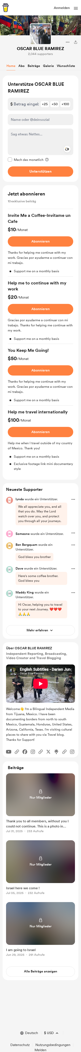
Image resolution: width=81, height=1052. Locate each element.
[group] (40, 244)
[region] (40, 128)
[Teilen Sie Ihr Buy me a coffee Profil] (76, 42)
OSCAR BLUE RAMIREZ (40, 48)
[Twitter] (48, 752)
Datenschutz (20, 1045)
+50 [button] (55, 104)
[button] (75, 8)
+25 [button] (45, 104)
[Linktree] (56, 751)
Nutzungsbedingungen (52, 1045)
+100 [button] (65, 104)
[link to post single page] (40, 803)
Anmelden (62, 8)
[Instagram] (33, 752)
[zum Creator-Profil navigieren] (40, 34)
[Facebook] (24, 751)
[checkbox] (25, 159)
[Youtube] (8, 751)
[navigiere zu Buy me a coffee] (6, 7)
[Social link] (17, 752)
